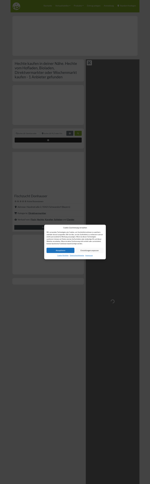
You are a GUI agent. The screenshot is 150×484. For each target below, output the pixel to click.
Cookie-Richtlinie (63, 255)
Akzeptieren (60, 250)
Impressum (89, 255)
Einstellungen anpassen (90, 250)
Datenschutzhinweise (77, 255)
